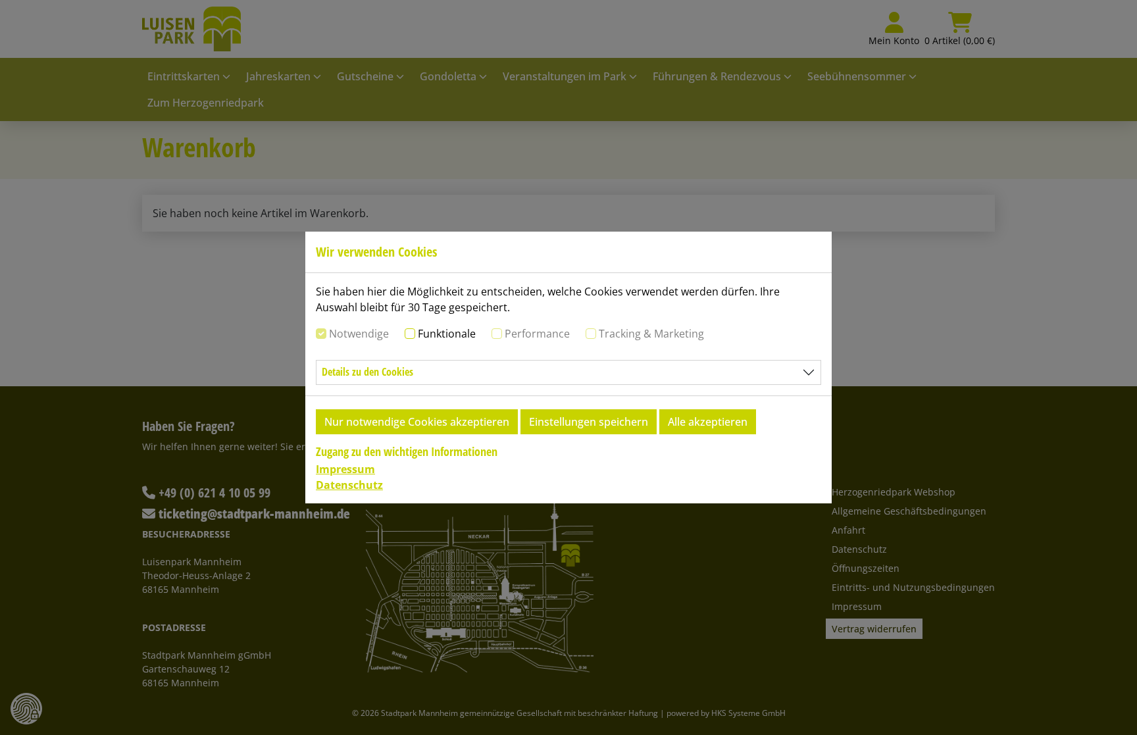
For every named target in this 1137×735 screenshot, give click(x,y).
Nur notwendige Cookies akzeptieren (416, 422)
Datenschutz (349, 485)
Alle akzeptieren (707, 422)
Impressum (345, 469)
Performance (537, 333)
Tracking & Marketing (651, 333)
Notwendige (359, 333)
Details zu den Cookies (367, 372)
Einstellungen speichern (588, 422)
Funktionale (447, 333)
